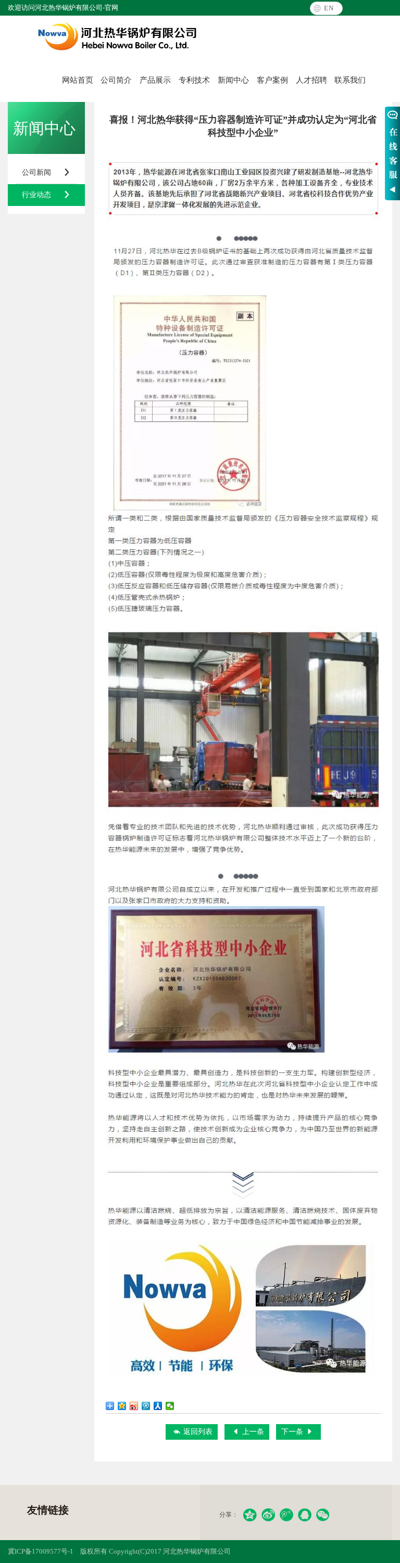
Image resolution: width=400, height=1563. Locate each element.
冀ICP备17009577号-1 (40, 1551)
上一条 (248, 1432)
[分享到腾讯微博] (146, 1406)
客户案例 (272, 80)
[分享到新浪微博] (134, 1406)
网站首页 (77, 80)
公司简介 (116, 80)
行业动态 (46, 195)
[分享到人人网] (158, 1406)
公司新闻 (46, 172)
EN (329, 8)
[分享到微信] (170, 1406)
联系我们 (350, 80)
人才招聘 (311, 80)
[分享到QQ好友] (304, 1514)
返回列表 (193, 1432)
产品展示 (155, 80)
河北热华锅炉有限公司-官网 (117, 37)
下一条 (297, 1432)
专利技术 (194, 80)
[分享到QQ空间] (122, 1406)
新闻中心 (233, 80)
